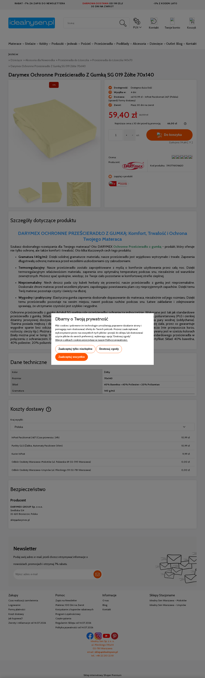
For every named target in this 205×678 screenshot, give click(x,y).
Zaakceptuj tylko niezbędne (75, 348)
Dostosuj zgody (109, 348)
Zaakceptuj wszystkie (71, 356)
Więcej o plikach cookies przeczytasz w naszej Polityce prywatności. (91, 339)
